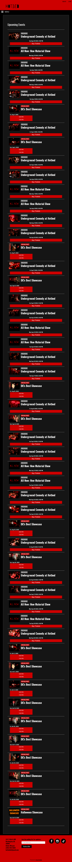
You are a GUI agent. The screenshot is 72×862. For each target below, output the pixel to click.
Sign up (64, 1)
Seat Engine (39, 860)
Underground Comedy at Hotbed (38, 36)
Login (69, 1)
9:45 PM (21, 119)
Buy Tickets (36, 44)
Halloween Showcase (32, 812)
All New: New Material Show (35, 51)
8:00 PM (21, 117)
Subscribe (26, 846)
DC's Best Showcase (31, 109)
